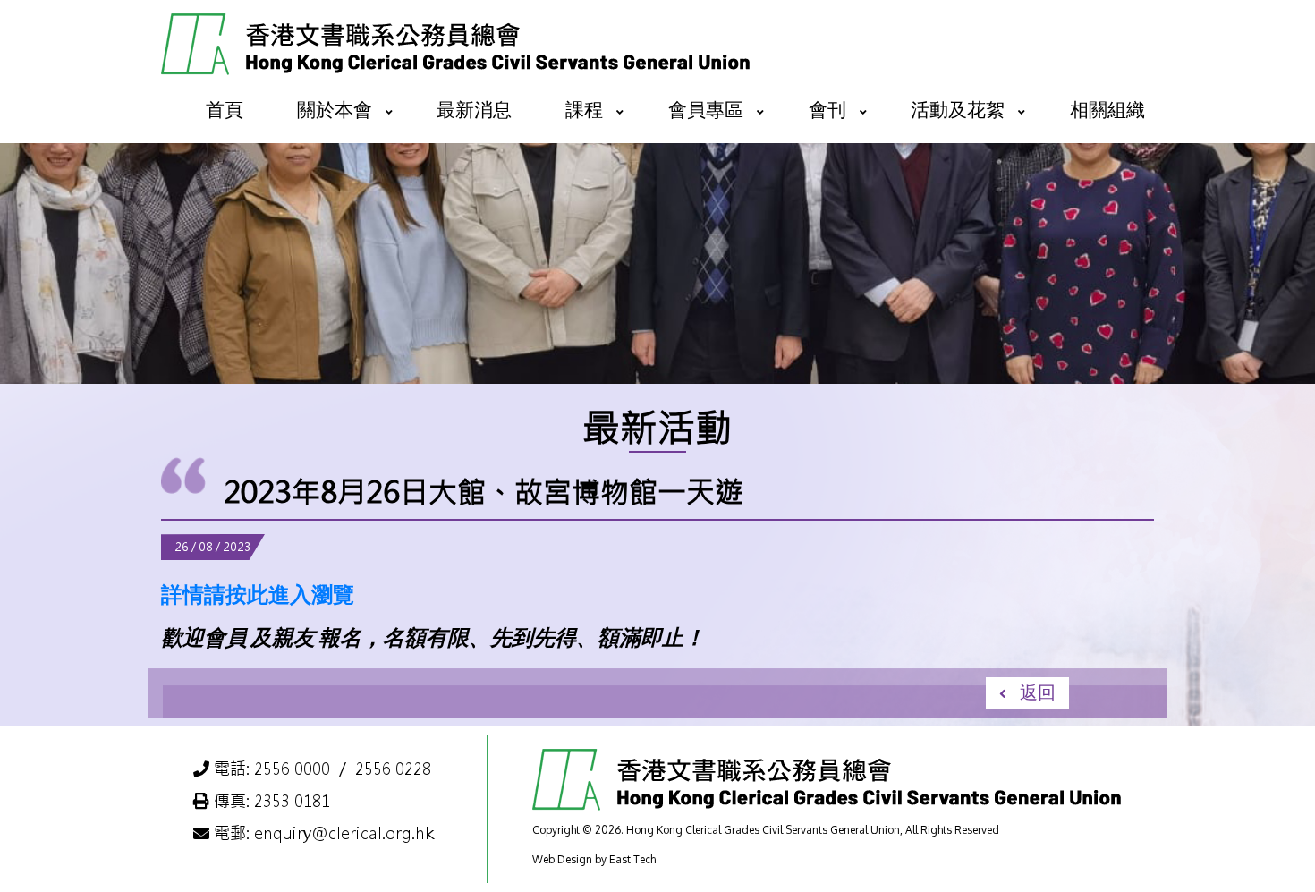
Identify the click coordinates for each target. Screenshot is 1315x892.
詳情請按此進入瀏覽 (257, 593)
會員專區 (705, 109)
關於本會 (334, 109)
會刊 (827, 109)
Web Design (562, 859)
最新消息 (474, 109)
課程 (584, 109)
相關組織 (1107, 109)
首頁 (224, 109)
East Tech (632, 859)
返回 (1038, 691)
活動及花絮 (958, 109)
